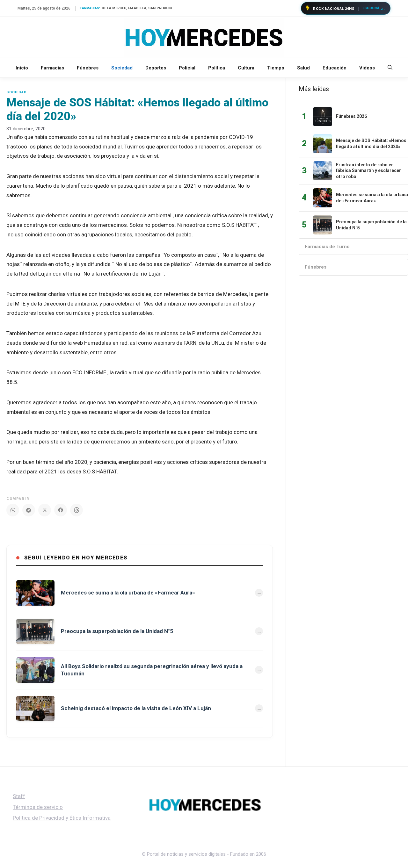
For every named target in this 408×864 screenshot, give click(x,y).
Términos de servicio (38, 807)
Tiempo (275, 68)
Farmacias (52, 68)
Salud (303, 68)
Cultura (246, 68)
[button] (390, 67)
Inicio (22, 68)
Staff (19, 796)
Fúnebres (87, 68)
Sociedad (122, 68)
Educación (334, 68)
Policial (187, 68)
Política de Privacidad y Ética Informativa (62, 818)
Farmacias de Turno (327, 246)
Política (216, 68)
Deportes (155, 68)
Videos (367, 68)
